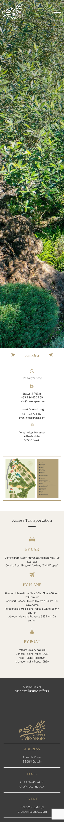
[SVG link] (12, 11)
